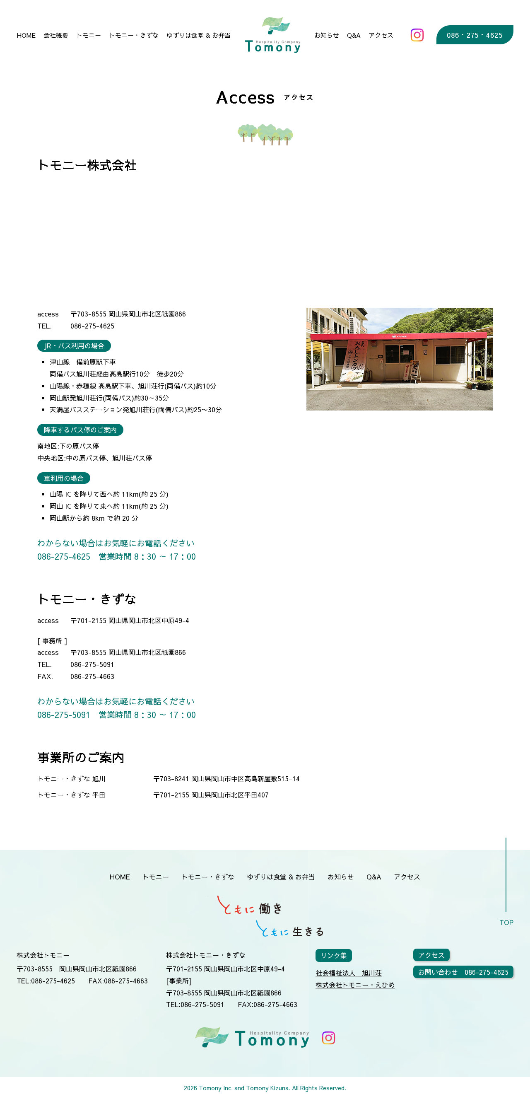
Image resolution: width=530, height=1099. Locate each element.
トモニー (88, 35)
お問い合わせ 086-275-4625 (463, 971)
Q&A (354, 35)
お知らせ (326, 35)
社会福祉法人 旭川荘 (349, 972)
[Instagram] (417, 35)
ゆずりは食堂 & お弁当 (198, 35)
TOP (506, 922)
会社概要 (55, 35)
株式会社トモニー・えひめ (355, 984)
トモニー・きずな (134, 35)
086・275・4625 (474, 35)
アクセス (381, 35)
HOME (26, 35)
